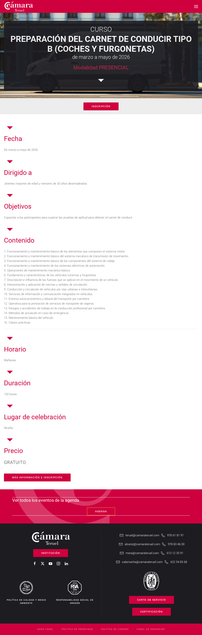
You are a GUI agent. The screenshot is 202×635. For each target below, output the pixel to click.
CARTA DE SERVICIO (151, 599)
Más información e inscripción (37, 477)
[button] (196, 6)
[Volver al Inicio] (19, 6)
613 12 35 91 (175, 553)
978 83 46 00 (176, 544)
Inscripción (101, 106)
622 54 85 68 (178, 562)
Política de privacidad (77, 629)
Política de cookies (115, 629)
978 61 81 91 (175, 535)
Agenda (101, 511)
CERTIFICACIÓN (151, 611)
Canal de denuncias (151, 629)
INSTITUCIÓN (50, 553)
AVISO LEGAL (45, 629)
